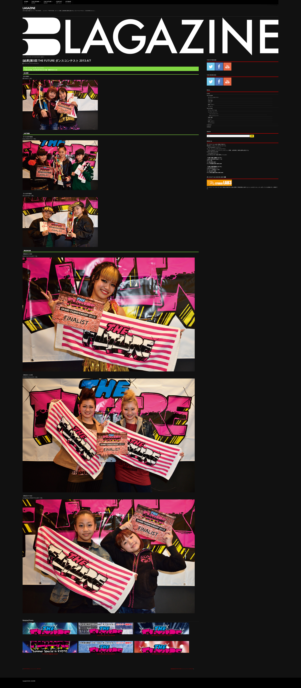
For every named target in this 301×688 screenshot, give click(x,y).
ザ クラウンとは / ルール (213, 97)
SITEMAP (68, 2)
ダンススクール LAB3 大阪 (213, 144)
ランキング (210, 106)
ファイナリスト (211, 123)
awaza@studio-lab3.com (216, 172)
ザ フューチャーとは (212, 110)
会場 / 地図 (210, 101)
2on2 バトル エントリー (214, 115)
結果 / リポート (211, 104)
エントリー (210, 99)
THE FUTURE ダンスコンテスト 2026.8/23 (161, 635)
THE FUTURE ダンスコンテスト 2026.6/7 (162, 654)
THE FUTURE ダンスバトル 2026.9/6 (106, 635)
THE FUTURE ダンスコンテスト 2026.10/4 (50, 635)
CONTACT (59, 2)
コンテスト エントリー (213, 112)
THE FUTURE (47, 2)
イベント (210, 102)
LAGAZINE (29, 8)
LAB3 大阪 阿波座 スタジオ (214, 166)
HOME (26, 2)
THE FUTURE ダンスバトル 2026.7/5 (106, 654)
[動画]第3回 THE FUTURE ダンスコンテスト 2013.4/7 (182, 668)
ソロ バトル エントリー (213, 113)
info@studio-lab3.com (215, 163)
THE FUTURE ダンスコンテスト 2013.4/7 (32, 668)
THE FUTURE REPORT (34, 63)
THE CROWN (35, 2)
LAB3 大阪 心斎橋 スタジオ (214, 157)
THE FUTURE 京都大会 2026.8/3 (50, 654)
